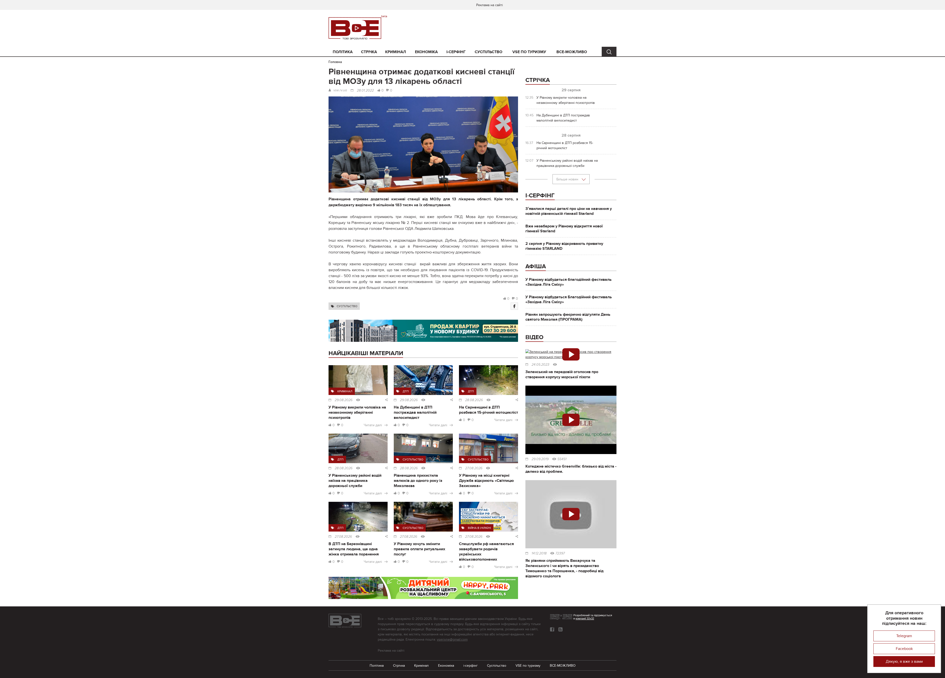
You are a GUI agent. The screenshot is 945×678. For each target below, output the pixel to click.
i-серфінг (456, 51)
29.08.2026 (343, 400)
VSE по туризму (529, 51)
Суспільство (488, 51)
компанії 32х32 (585, 618)
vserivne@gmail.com (452, 639)
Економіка (426, 51)
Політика (343, 51)
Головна (335, 62)
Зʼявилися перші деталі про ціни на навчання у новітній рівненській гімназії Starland (568, 211)
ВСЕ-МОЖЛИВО (571, 51)
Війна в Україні (479, 528)
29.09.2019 (540, 459)
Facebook (904, 648)
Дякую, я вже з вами (904, 661)
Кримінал (395, 51)
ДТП (406, 391)
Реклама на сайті (489, 5)
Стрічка (369, 51)
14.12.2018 (539, 553)
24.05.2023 (540, 365)
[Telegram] (560, 629)
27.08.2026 (473, 468)
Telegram (904, 635)
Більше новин (567, 179)
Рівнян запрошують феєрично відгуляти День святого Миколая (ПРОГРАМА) (567, 317)
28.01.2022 (365, 91)
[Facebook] (514, 306)
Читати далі (373, 425)
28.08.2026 (474, 400)
